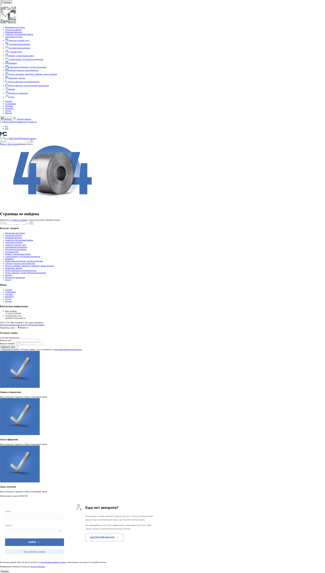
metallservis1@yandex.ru (26, 122)
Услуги (11, 97)
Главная (8, 101)
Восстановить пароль (34, 551)
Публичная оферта (36, 325)
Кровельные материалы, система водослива (27, 67)
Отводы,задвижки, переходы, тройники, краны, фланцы (32, 74)
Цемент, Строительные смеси (21, 56)
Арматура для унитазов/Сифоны (19, 34)
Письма (8, 113)
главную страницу (20, 220)
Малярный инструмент (15, 27)
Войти (32, 542)
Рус (6, 126)
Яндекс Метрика (37, 567)
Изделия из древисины (18, 93)
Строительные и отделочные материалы (25, 59)
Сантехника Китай (13, 30)
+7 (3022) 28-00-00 (8, 122)
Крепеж (11, 89)
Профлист (12, 63)
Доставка (9, 106)
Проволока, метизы (16, 78)
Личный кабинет (23, 119)
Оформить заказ (8, 347)
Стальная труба (15, 52)
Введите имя (6, 340)
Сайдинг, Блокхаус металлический (23, 70)
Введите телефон (8, 343)
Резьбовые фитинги (13, 32)
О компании (10, 104)
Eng (6, 129)
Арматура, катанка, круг (18, 40)
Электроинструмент (14, 37)
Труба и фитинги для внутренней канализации (28, 85)
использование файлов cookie (53, 562)
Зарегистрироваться (102, 537)
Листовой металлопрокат (19, 48)
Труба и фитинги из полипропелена (23, 82)
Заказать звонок (29, 138)
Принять (5, 571)
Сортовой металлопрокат (19, 44)
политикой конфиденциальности (68, 349)
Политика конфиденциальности (14, 325)
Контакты (9, 108)
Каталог (8, 119)
